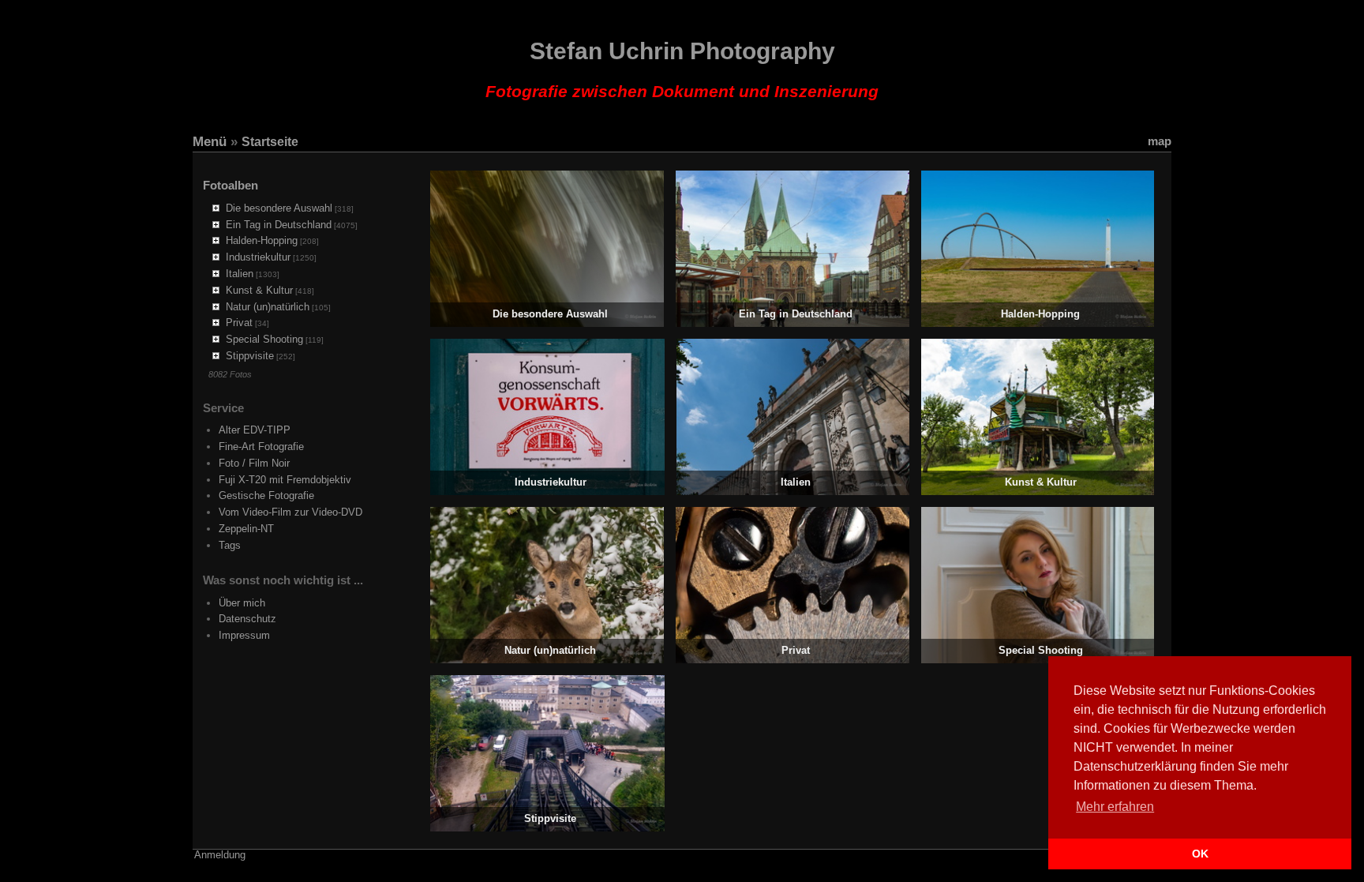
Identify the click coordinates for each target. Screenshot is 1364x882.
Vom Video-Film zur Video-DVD (290, 512)
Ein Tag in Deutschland (279, 225)
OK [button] (1200, 853)
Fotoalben (230, 185)
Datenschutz (247, 619)
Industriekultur (258, 257)
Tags (230, 545)
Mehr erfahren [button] (1115, 806)
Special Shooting (264, 339)
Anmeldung (219, 855)
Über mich (242, 603)
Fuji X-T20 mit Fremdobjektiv (285, 480)
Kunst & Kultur (259, 290)
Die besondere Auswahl (279, 208)
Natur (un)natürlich (267, 307)
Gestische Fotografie (266, 495)
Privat (239, 322)
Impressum (244, 635)
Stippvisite (250, 356)
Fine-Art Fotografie (261, 446)
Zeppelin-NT (246, 529)
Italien (239, 274)
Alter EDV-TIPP (254, 430)
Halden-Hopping (262, 240)
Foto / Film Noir (254, 463)
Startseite (270, 141)
